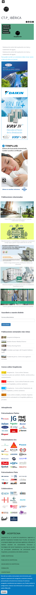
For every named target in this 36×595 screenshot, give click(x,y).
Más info (7, 588)
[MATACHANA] (5, 476)
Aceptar (4, 592)
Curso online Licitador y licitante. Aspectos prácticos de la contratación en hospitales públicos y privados (17, 397)
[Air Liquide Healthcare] (5, 419)
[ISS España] (13, 458)
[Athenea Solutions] (13, 519)
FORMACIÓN (5, 568)
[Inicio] (6, 9)
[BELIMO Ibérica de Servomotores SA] (13, 483)
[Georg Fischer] (13, 463)
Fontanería (5, 30)
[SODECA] (22, 454)
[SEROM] (22, 430)
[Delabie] (5, 430)
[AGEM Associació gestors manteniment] (13, 493)
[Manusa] (22, 458)
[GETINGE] (22, 476)
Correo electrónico (7, 317)
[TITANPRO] (13, 480)
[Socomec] (13, 454)
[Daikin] (22, 445)
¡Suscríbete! (6, 324)
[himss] (22, 493)
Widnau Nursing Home (14, 346)
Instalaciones (6, 25)
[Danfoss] (5, 463)
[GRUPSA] (22, 450)
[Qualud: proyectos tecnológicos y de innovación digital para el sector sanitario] (5, 467)
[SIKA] (13, 445)
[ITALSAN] (5, 424)
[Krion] (13, 450)
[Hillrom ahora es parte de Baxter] (22, 424)
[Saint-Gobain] (22, 427)
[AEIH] (5, 493)
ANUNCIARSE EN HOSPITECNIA (10, 564)
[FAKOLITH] (13, 467)
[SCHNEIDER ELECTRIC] (13, 424)
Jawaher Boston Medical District (16, 341)
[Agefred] (13, 427)
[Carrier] (5, 427)
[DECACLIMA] (5, 458)
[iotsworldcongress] (13, 507)
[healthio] (22, 500)
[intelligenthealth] (5, 507)
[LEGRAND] (5, 434)
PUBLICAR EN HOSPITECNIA (9, 560)
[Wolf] (5, 483)
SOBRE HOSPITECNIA (7, 556)
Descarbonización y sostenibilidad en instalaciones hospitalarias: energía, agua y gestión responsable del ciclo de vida (18, 241)
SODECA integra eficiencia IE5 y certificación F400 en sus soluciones (18, 263)
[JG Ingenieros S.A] (13, 419)
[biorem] (13, 500)
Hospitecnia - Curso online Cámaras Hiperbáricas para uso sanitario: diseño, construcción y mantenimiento (17, 375)
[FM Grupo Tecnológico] (5, 450)
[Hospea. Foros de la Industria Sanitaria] (5, 500)
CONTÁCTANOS (5, 572)
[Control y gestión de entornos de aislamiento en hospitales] (18, 297)
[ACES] (22, 512)
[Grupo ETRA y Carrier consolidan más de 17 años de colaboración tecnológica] (18, 209)
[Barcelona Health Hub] (5, 512)
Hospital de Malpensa (13, 337)
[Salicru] (22, 467)
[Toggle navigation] (3, 1)
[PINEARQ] (22, 419)
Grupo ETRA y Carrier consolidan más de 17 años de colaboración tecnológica (18, 219)
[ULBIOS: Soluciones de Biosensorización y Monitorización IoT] (22, 480)
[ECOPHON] (5, 454)
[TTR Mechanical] (5, 480)
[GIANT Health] (5, 519)
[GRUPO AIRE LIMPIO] (5, 445)
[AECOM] (22, 483)
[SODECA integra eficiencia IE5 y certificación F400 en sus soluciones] (18, 253)
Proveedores (6, 32)
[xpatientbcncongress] (22, 507)
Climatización (6, 28)
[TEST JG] (13, 476)
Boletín (21, 312)
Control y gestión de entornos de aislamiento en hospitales (18, 306)
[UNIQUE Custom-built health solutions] (13, 512)
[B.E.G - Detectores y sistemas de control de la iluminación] (13, 430)
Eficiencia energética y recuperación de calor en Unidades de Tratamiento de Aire (18, 285)
